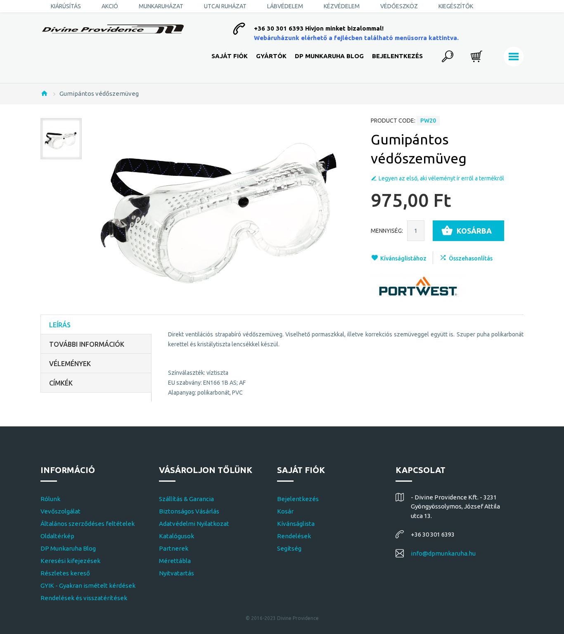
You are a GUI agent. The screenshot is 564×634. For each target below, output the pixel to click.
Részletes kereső (65, 573)
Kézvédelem (342, 6)
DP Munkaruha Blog (329, 55)
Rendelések (294, 535)
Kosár (285, 511)
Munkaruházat (161, 6)
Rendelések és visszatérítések (83, 597)
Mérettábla (175, 560)
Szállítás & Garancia (186, 498)
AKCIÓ (110, 6)
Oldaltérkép (57, 535)
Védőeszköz (399, 6)
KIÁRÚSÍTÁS (66, 6)
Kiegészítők (455, 6)
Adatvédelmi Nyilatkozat (194, 523)
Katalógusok (176, 535)
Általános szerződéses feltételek (87, 523)
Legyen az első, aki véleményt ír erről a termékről (441, 178)
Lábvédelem (285, 6)
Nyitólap (44, 93)
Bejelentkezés (397, 55)
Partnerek (173, 548)
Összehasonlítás (471, 258)
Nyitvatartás (176, 573)
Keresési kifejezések (70, 560)
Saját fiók (229, 55)
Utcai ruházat (225, 6)
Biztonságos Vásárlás (189, 511)
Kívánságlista (296, 523)
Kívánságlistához (403, 258)
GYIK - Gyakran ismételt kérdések (87, 585)
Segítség (289, 548)
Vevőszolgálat (60, 511)
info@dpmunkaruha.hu (443, 553)
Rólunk (50, 498)
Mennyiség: (387, 230)
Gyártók (271, 55)
